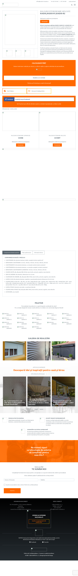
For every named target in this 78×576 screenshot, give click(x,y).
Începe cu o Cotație (39, 77)
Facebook (33, 542)
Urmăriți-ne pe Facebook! (18, 99)
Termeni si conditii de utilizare (46, 553)
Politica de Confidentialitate (31, 553)
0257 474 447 (55, 1)
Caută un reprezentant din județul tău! (39, 521)
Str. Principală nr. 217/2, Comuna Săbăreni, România (21, 505)
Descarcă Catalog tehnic (38, 91)
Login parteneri (72, 1)
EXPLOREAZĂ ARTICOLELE (38, 374)
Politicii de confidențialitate (31, 484)
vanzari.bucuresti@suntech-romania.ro (20, 509)
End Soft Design (49, 555)
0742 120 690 (20, 507)
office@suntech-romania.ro (42, 1)
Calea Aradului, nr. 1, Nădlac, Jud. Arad (57, 505)
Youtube (46, 542)
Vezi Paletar (10, 91)
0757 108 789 (63, 1)
